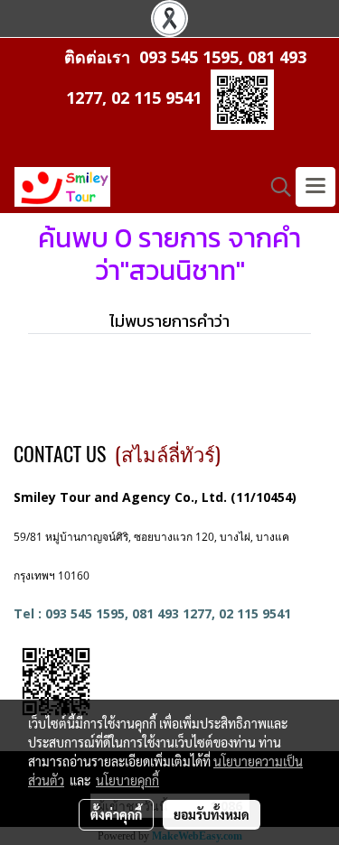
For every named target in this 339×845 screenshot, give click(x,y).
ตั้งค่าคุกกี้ (116, 814)
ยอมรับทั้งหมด (212, 814)
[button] (275, 187)
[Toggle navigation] (315, 187)
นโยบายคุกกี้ (127, 780)
